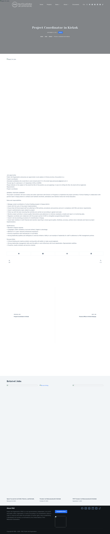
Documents (75, 4)
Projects (49, 4)
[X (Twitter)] (92, 4)
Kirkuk (60, 32)
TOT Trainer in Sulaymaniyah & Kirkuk (85, 499)
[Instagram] (94, 4)
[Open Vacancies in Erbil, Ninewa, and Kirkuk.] (22, 440)
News (57, 4)
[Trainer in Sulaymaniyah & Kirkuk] (55, 440)
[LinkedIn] (97, 4)
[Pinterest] (67, 254)
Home (41, 4)
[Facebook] (89, 4)
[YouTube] (100, 4)
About (65, 4)
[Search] (87, 4)
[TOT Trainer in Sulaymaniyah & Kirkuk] (88, 440)
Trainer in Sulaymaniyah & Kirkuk (50, 499)
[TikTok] (102, 4)
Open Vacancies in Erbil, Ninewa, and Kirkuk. (20, 499)
